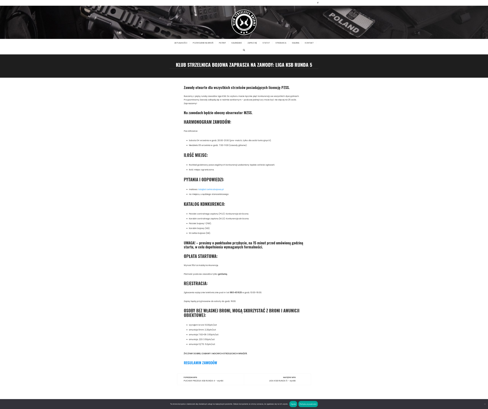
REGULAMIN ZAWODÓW (200, 362)
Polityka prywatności (308, 404)
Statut (266, 42)
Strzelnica (281, 42)
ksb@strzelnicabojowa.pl (211, 189)
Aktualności (180, 42)
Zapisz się (252, 42)
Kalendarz (237, 42)
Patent (222, 42)
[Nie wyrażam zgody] (485, 404)
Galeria (295, 42)
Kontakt (309, 42)
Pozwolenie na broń (203, 42)
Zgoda (293, 404)
